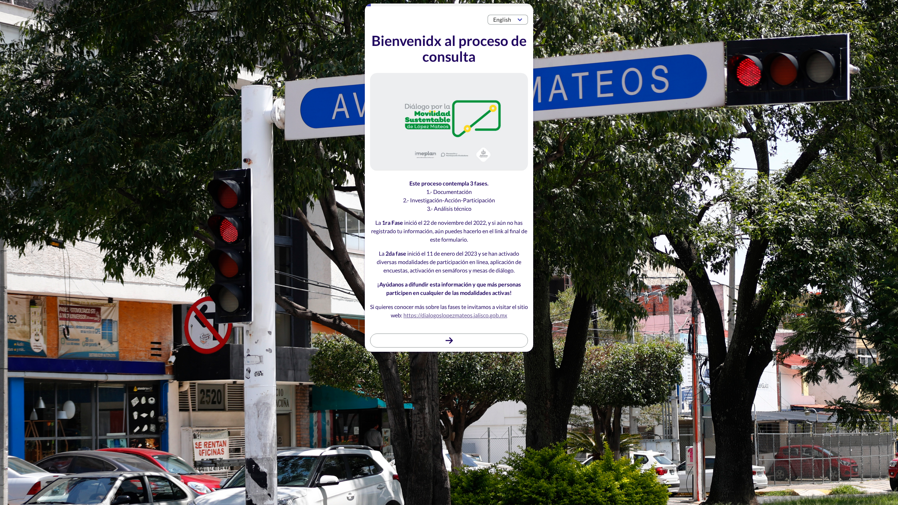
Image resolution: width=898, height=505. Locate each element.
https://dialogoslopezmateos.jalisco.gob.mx (455, 315)
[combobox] (508, 20)
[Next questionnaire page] (449, 341)
